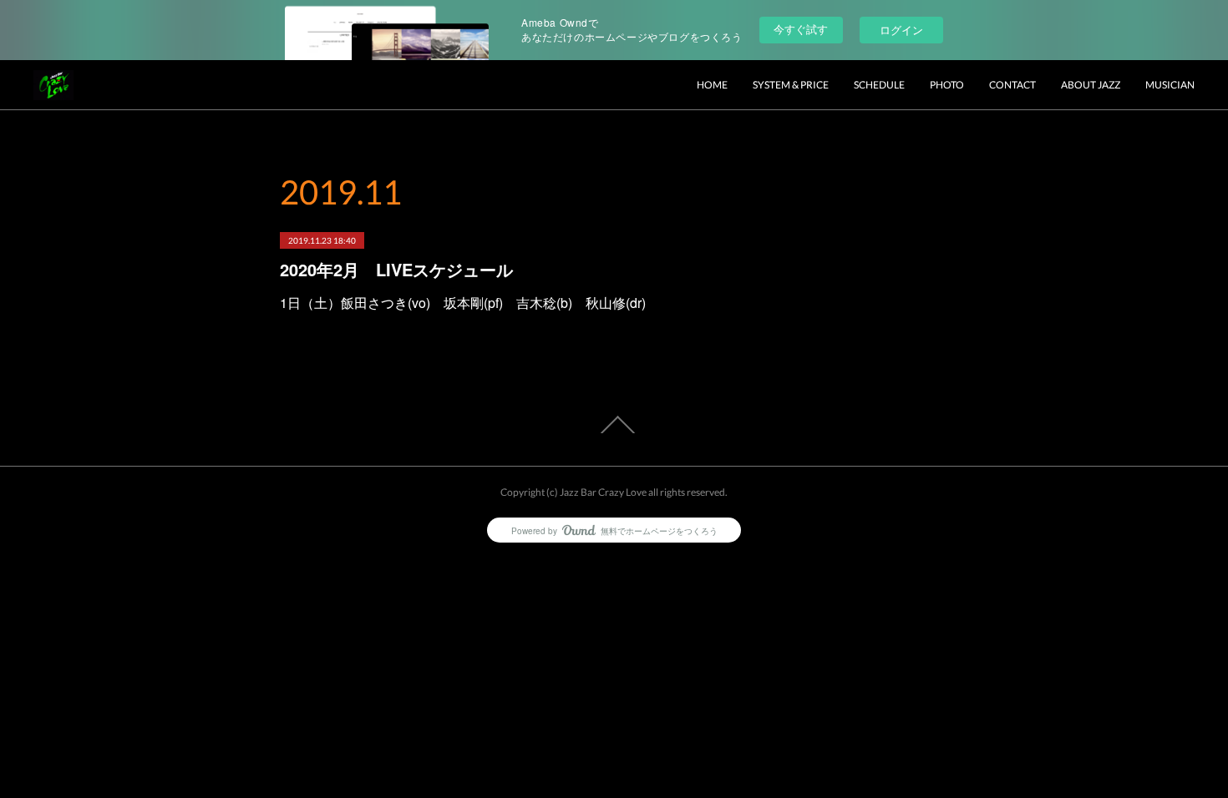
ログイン (901, 30)
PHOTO (947, 84)
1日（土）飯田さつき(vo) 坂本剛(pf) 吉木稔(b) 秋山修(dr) (463, 302)
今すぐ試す (801, 29)
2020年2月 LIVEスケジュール (396, 269)
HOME (712, 84)
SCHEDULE (879, 84)
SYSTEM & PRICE (791, 84)
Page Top (614, 425)
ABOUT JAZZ (1090, 84)
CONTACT (1012, 84)
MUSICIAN (1170, 84)
